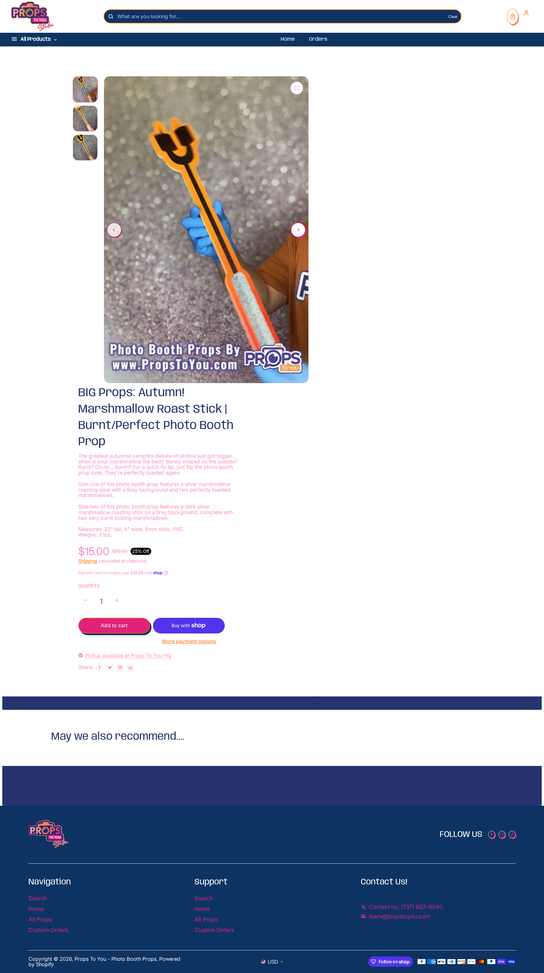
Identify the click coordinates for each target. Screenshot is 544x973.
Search (37, 898)
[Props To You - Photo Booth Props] (32, 16)
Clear (453, 16)
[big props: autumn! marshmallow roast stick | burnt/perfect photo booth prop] (296, 88)
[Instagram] (501, 834)
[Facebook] (99, 667)
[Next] (298, 229)
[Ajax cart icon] (512, 16)
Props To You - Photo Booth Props (115, 959)
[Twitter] (110, 667)
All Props (40, 919)
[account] (526, 13)
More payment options (189, 641)
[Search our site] (110, 16)
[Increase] (117, 600)
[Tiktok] (512, 834)
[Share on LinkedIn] (130, 667)
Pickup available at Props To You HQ (128, 656)
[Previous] (114, 229)
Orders (318, 39)
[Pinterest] (120, 667)
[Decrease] (85, 600)
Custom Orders (48, 930)
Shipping (87, 561)
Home (288, 39)
